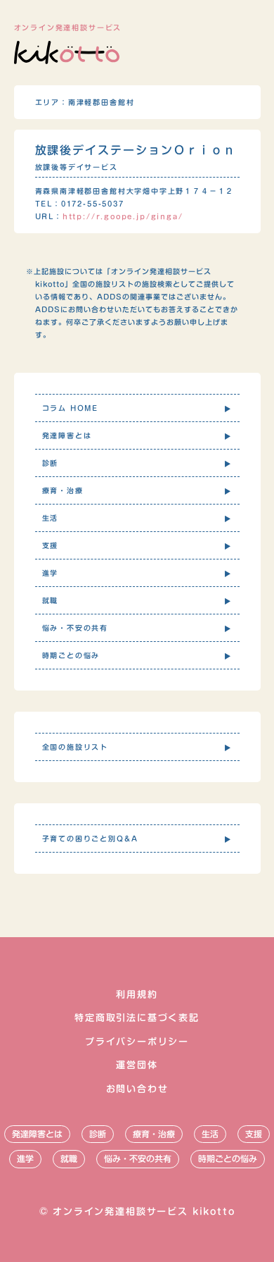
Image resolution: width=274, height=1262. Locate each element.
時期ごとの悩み (227, 1158)
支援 (253, 1134)
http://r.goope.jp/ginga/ (123, 216)
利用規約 (136, 994)
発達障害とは (37, 1134)
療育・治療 (154, 1134)
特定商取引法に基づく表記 (137, 1017)
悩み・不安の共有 (137, 1158)
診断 (97, 1134)
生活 (210, 1134)
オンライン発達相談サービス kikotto (144, 1211)
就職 (68, 1158)
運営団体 (136, 1065)
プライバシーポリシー (137, 1041)
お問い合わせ (137, 1089)
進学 (25, 1158)
